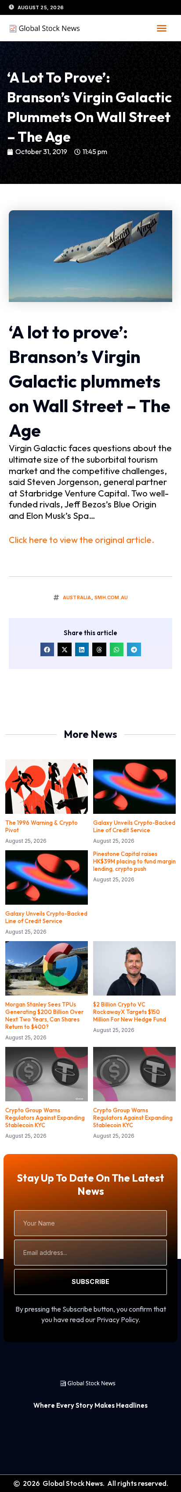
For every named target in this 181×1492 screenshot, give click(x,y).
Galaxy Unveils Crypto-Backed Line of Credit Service (134, 826)
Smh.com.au (111, 597)
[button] (162, 28)
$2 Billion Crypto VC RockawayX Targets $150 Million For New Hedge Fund (129, 1012)
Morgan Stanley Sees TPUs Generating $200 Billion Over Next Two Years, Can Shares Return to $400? (44, 1015)
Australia (77, 597)
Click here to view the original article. (81, 539)
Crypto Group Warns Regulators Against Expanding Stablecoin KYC (45, 1118)
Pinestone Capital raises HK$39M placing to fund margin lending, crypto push (134, 861)
